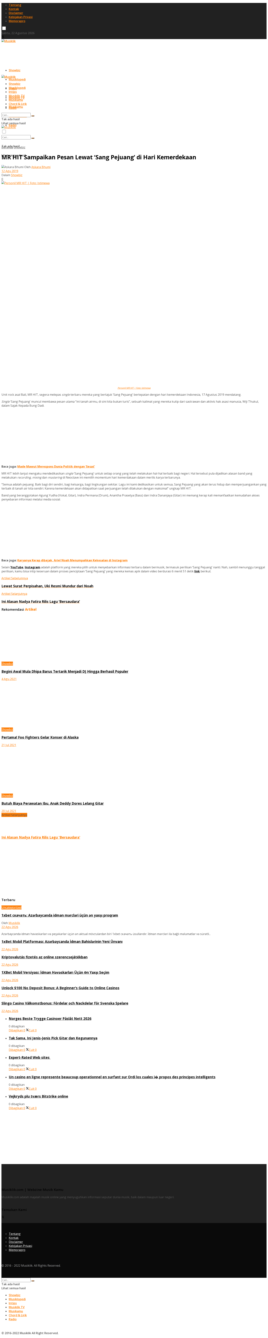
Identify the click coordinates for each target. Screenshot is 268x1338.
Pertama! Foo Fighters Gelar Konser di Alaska (40, 737)
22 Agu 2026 (9, 927)
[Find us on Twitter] (2, 37)
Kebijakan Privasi (21, 17)
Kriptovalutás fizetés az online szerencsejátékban (44, 957)
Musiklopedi (17, 79)
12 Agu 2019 (9, 171)
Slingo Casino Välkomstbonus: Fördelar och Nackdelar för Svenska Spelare (64, 1003)
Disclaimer (16, 13)
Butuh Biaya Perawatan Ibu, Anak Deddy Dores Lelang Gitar (52, 803)
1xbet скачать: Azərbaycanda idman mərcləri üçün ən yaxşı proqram (59, 915)
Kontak (14, 9)
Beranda (7, 147)
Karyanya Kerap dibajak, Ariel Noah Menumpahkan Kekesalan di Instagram (72, 560)
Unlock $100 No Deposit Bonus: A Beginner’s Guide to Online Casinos (60, 988)
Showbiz (14, 70)
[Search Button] (32, 138)
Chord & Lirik (18, 104)
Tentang (15, 5)
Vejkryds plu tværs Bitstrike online (38, 1096)
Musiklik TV (17, 96)
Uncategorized (11, 907)
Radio (13, 108)
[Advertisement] (67, 51)
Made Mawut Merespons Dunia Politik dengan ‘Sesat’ (56, 466)
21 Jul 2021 (8, 745)
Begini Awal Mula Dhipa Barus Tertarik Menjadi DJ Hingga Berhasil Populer (64, 671)
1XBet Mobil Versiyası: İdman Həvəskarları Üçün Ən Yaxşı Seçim (55, 972)
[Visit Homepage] (8, 41)
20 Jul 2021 (8, 811)
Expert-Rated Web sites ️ (30, 1057)
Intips (13, 92)
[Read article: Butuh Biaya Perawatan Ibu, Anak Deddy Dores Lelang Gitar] (134, 770)
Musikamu (16, 100)
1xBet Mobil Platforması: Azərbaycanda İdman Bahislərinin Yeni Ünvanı (62, 941)
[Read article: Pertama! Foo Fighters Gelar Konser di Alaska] (134, 704)
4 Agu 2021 (9, 679)
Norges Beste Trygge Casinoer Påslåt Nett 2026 (50, 1018)
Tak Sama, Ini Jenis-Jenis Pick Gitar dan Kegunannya (53, 1038)
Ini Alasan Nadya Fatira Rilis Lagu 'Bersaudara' (40, 837)
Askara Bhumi (41, 167)
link (197, 571)
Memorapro (17, 21)
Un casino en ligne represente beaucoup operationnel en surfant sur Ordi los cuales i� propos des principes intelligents (112, 1077)
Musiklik (14, 923)
